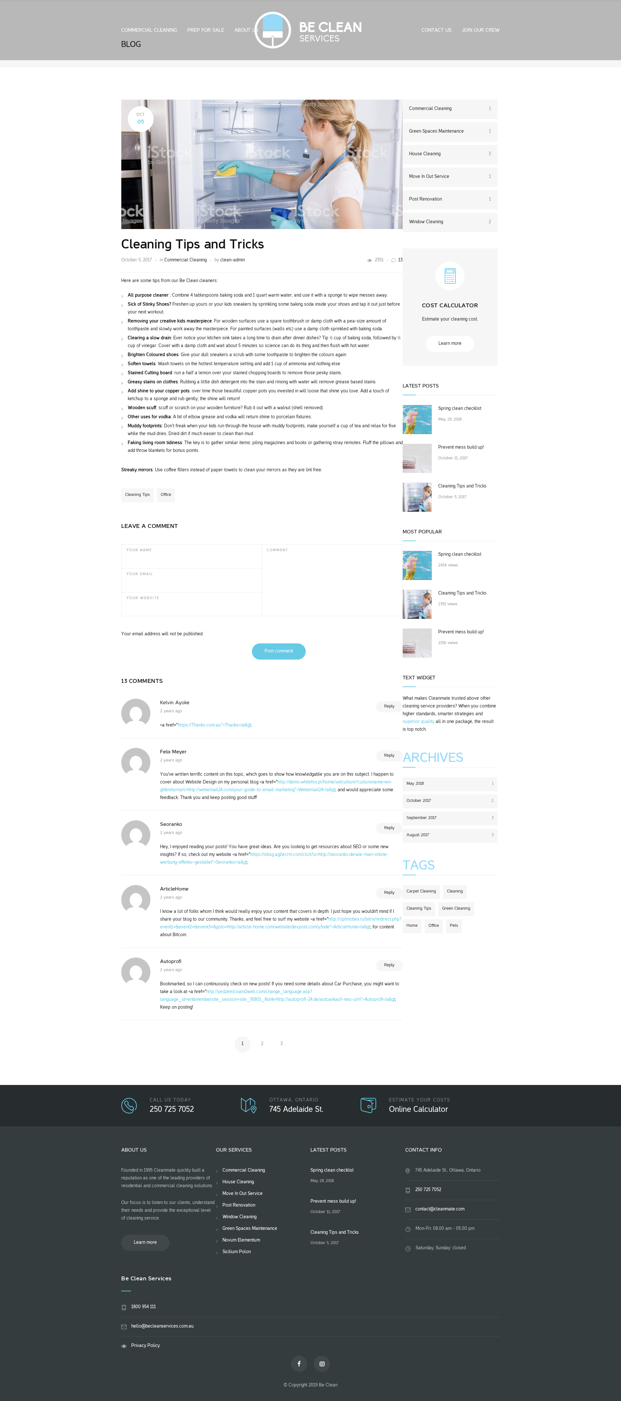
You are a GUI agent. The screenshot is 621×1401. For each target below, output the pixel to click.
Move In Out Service (450, 177)
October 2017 (450, 801)
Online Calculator (418, 1109)
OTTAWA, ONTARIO (294, 1100)
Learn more (450, 344)
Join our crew (481, 30)
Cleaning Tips (137, 495)
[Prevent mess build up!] (417, 458)
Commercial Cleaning (149, 30)
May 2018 (450, 784)
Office (166, 495)
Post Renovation (450, 199)
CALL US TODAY (170, 1100)
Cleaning (455, 891)
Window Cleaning (450, 222)
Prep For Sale (205, 30)
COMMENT (277, 550)
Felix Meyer (173, 752)
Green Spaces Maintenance (450, 131)
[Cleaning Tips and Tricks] (417, 497)
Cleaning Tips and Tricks (192, 245)
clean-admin (232, 260)
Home (412, 926)
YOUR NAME (139, 550)
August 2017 (450, 835)
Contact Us (436, 30)
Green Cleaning (456, 909)
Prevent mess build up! (461, 447)
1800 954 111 (143, 1307)
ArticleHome (174, 889)
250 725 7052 (172, 1109)
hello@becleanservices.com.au (162, 1326)
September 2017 (450, 818)
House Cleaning (450, 154)
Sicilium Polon (237, 1252)
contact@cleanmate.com (439, 1209)
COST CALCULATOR (450, 305)
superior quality (418, 722)
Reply (389, 706)
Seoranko (171, 824)
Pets (454, 926)
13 (400, 260)
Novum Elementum (241, 1240)
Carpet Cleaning (421, 891)
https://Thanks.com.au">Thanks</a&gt (214, 725)
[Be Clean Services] (310, 30)
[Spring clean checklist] (417, 419)
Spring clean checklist (459, 409)
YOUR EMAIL (139, 574)
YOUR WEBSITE (142, 598)
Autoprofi (170, 961)
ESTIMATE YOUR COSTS (419, 1100)
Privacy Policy (145, 1346)
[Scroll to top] (603, 1383)
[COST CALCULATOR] (449, 281)
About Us (246, 30)
